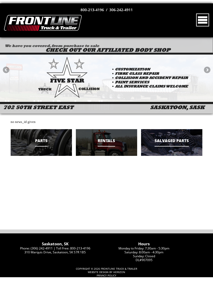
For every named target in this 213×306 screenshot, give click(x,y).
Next (207, 69)
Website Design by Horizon (106, 272)
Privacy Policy (106, 275)
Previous (6, 69)
